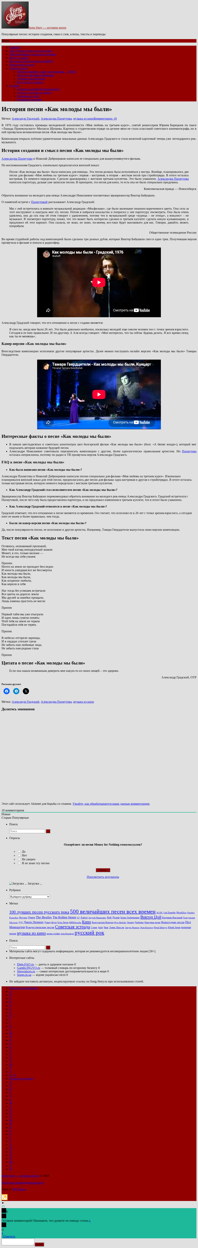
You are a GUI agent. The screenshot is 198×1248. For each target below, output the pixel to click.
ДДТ (20, 922)
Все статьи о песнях (30, 82)
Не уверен (28, 859)
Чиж (106, 927)
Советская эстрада (72, 926)
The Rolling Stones (64, 917)
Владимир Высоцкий (172, 917)
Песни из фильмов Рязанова (35, 75)
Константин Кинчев (103, 922)
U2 (78, 917)
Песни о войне (19, 57)
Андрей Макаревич (97, 918)
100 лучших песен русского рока (30, 50)
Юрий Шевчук (160, 927)
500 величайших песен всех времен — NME (46, 71)
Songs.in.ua (24, 974)
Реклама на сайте (28, 96)
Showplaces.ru (26, 971)
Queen (31, 917)
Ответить (9, 1236)
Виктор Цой (150, 917)
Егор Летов (62, 922)
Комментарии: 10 (105, 118)
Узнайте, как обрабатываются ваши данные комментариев (111, 803)
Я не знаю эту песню (36, 863)
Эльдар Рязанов (132, 928)
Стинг (94, 927)
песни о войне (53, 933)
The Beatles (44, 917)
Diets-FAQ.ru (25, 964)
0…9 (12, 1075)
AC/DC (159, 913)
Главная (14, 47)
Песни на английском (23, 988)
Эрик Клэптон (146, 927)
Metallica (181, 912)
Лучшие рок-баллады (31, 78)
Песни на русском (21, 1078)
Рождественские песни (40, 927)
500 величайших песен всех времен (32, 54)
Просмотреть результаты (103, 877)
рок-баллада (67, 933)
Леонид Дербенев (135, 922)
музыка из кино (83, 118)
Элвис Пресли (116, 927)
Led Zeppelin (170, 912)
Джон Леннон (33, 922)
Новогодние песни (21, 64)
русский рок (89, 932)
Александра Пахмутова (56, 118)
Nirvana (23, 917)
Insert (39, 1244)
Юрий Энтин (174, 927)
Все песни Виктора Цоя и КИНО (31, 61)
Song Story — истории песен (47, 27)
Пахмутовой (39, 202)
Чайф (100, 928)
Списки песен (18, 68)
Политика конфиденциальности (38, 89)
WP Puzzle (19, 1189)
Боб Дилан (113, 917)
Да (23, 851)
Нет (24, 855)
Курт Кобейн (120, 922)
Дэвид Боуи (50, 922)
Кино (86, 922)
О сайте (14, 85)
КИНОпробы (75, 922)
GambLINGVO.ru (28, 967)
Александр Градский (25, 118)
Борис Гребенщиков (130, 917)
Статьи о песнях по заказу (34, 92)
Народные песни (152, 922)
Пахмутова (189, 451)
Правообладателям (29, 99)
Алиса (84, 917)
